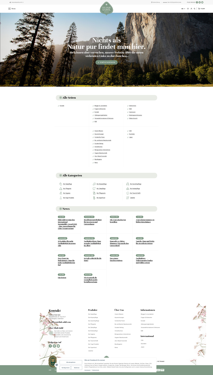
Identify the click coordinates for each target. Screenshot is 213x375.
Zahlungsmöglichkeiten (101, 115)
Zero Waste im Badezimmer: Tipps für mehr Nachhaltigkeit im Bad (66, 261)
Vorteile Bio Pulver (100, 137)
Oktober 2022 (114, 216)
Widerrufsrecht (133, 118)
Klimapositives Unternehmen (102, 150)
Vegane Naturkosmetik (101, 153)
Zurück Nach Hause (107, 62)
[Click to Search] (194, 9)
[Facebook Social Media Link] (197, 2)
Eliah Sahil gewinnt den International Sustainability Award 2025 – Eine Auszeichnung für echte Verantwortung (67, 224)
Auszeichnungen (99, 134)
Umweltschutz (98, 146)
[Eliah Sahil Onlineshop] (106, 9)
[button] (191, 9)
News (96, 162)
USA (130, 131)
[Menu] (9, 9)
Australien (132, 134)
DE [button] (182, 9)
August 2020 (140, 255)
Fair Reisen (62, 277)
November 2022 (89, 216)
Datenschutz (132, 105)
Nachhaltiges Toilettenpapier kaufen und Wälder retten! (144, 260)
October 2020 (114, 255)
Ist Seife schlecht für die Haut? (92, 259)
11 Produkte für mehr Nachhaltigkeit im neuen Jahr (67, 243)
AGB (130, 109)
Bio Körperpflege (102, 184)
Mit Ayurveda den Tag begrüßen (118, 221)
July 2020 (61, 274)
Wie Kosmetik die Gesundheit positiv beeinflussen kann (91, 279)
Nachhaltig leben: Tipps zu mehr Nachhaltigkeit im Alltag (92, 243)
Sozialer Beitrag (99, 143)
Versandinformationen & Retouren (104, 118)
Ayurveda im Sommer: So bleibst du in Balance (145, 221)
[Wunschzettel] (188, 9)
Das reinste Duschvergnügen (116, 259)
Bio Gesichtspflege (135, 184)
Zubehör (132, 198)
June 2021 (139, 238)
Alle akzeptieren (70, 362)
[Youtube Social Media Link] (202, 2)
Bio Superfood (101, 198)
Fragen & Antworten (100, 109)
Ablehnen (76, 367)
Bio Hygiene (66, 193)
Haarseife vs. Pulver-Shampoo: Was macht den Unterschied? (119, 243)
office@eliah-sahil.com (61, 322)
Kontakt (62, 105)
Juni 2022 (139, 216)
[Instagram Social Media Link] (200, 2)
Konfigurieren (66, 367)
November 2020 (89, 255)
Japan (131, 137)
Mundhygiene (98, 159)
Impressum (132, 112)
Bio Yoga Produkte (68, 198)
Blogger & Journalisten (101, 105)
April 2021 (61, 255)
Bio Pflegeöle (67, 188)
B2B (96, 121)
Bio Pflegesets (101, 193)
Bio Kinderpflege (135, 188)
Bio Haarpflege (67, 184)
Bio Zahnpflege (101, 188)
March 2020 (88, 274)
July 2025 (61, 216)
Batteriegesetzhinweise (135, 115)
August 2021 (114, 238)
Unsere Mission (99, 131)
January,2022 (62, 238)
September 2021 (89, 238)
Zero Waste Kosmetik (101, 156)
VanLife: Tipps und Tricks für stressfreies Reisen (145, 242)
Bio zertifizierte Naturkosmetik (103, 140)
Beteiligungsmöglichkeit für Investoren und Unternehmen (93, 222)
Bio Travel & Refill (135, 193)
